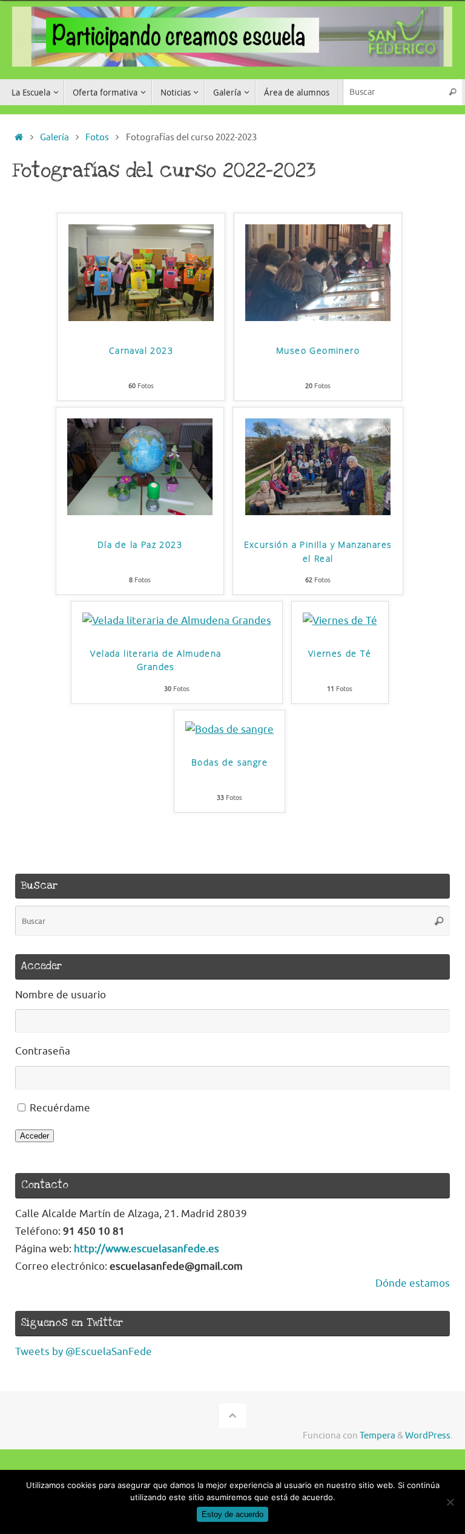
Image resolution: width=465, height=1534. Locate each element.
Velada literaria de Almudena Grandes (155, 660)
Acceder (34, 1135)
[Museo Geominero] (318, 317)
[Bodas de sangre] (229, 729)
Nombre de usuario (60, 995)
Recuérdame (60, 1108)
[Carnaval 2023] (141, 317)
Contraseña (42, 1051)
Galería (54, 137)
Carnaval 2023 (141, 350)
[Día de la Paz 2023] (140, 511)
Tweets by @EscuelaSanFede (83, 1351)
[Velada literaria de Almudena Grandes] (176, 620)
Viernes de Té (339, 653)
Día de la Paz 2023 (139, 544)
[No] (450, 1502)
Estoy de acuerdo (232, 1514)
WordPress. (429, 1435)
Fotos (97, 137)
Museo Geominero (318, 350)
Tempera (377, 1435)
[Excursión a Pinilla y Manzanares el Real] (318, 511)
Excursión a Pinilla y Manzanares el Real (318, 551)
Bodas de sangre (229, 762)
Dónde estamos (412, 1283)
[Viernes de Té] (340, 620)
